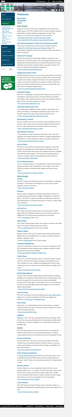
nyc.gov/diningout (26, 240)
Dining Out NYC (6, 26)
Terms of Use (49, 406)
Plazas (4, 37)
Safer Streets (21, 18)
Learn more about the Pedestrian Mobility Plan (32, 253)
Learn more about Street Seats (27, 312)
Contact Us (29, 406)
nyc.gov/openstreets (27, 228)
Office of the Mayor (57, 1)
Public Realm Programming (28, 355)
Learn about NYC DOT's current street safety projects (34, 38)
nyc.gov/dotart (25, 217)
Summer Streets (6, 42)
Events (19, 23)
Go (11, 69)
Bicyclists (4, 47)
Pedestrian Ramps (7, 36)
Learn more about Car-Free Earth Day (29, 350)
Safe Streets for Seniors (6, 39)
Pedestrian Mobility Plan (7, 33)
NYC (3, 1)
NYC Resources (41, 1)
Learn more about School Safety (28, 158)
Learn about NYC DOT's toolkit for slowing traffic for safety (36, 40)
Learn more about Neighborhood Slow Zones (31, 89)
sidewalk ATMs (40, 299)
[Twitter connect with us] (62, 10)
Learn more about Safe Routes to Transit (30, 128)
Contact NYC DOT (7, 64)
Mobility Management (8, 28)
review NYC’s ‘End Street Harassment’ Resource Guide (34, 48)
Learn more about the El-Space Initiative (30, 205)
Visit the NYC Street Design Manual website (31, 289)
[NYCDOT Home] (7, 6)
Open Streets (5, 31)
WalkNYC (20, 318)
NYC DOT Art (5, 30)
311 (49, 1)
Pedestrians (5, 23)
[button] (53, 10)
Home (4, 15)
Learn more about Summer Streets (28, 379)
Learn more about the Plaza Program (29, 270)
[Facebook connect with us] (59, 10)
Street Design (21, 20)
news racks (29, 299)
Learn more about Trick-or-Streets (28, 392)
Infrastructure (6, 60)
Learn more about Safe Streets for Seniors (31, 141)
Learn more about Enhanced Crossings (30, 69)
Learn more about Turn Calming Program (30, 173)
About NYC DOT (7, 19)
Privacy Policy (39, 406)
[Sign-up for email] (56, 10)
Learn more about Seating (26, 188)
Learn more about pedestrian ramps (29, 103)
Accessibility (59, 406)
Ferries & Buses (7, 51)
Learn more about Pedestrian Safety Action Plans (33, 116)
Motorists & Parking (8, 56)
